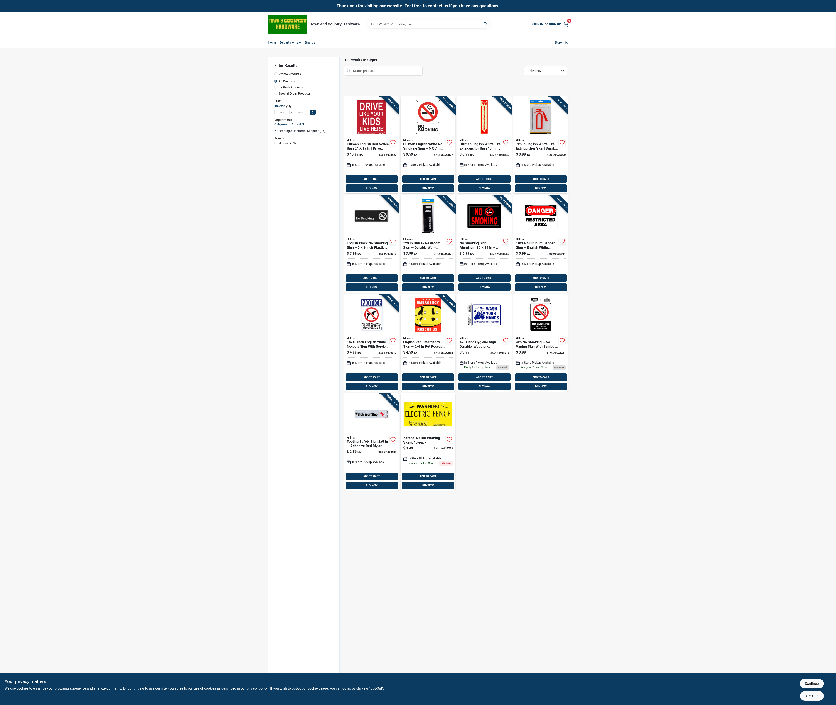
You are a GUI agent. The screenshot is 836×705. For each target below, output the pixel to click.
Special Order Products (294, 93)
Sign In (537, 24)
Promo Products (290, 74)
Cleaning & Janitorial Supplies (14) (301, 131)
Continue (812, 683)
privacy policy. (257, 688)
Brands (310, 42)
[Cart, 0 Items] (566, 24)
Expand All (298, 124)
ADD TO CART (371, 179)
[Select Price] (313, 112)
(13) (287, 143)
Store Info (561, 42)
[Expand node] (276, 131)
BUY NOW (372, 188)
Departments (289, 42)
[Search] (485, 23)
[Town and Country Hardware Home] (287, 24)
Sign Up (555, 24)
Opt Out (812, 696)
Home (272, 42)
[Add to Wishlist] (392, 142)
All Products (287, 81)
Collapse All (281, 124)
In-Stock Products (291, 87)
